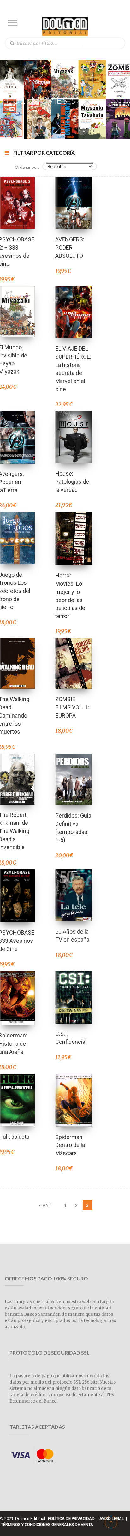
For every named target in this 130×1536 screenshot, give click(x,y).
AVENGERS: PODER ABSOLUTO (69, 247)
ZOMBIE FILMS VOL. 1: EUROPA (72, 707)
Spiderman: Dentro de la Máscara (70, 1145)
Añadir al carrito (16, 194)
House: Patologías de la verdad (72, 481)
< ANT (45, 1205)
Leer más (17, 887)
